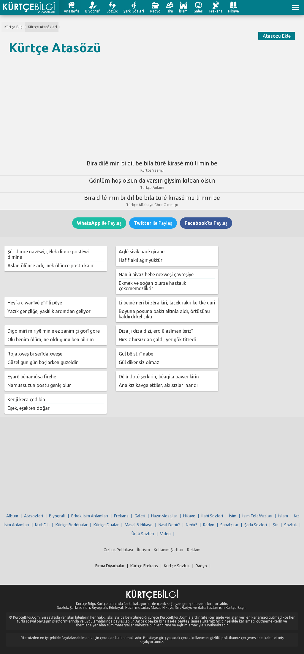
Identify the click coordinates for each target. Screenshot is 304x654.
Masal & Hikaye (139, 524)
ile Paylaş (99, 223)
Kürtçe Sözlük (177, 565)
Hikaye (233, 11)
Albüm (12, 516)
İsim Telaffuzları (257, 516)
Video (165, 533)
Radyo (155, 11)
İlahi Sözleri (212, 516)
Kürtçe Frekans (144, 565)
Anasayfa (71, 11)
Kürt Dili (42, 524)
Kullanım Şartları (168, 549)
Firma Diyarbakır (109, 565)
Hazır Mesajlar (164, 516)
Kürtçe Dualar (106, 524)
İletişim (143, 549)
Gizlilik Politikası (118, 549)
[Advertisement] (152, 104)
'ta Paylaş (206, 223)
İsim (170, 11)
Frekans (215, 11)
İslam (183, 11)
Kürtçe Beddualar (72, 524)
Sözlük (112, 11)
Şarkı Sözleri (134, 11)
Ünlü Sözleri (143, 533)
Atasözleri (33, 516)
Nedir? (191, 524)
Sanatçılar (229, 524)
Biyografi (93, 11)
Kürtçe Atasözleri (42, 27)
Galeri (198, 11)
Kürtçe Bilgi (13, 27)
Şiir (275, 524)
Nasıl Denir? (169, 524)
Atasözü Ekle (277, 36)
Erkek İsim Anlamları (89, 516)
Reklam (193, 549)
